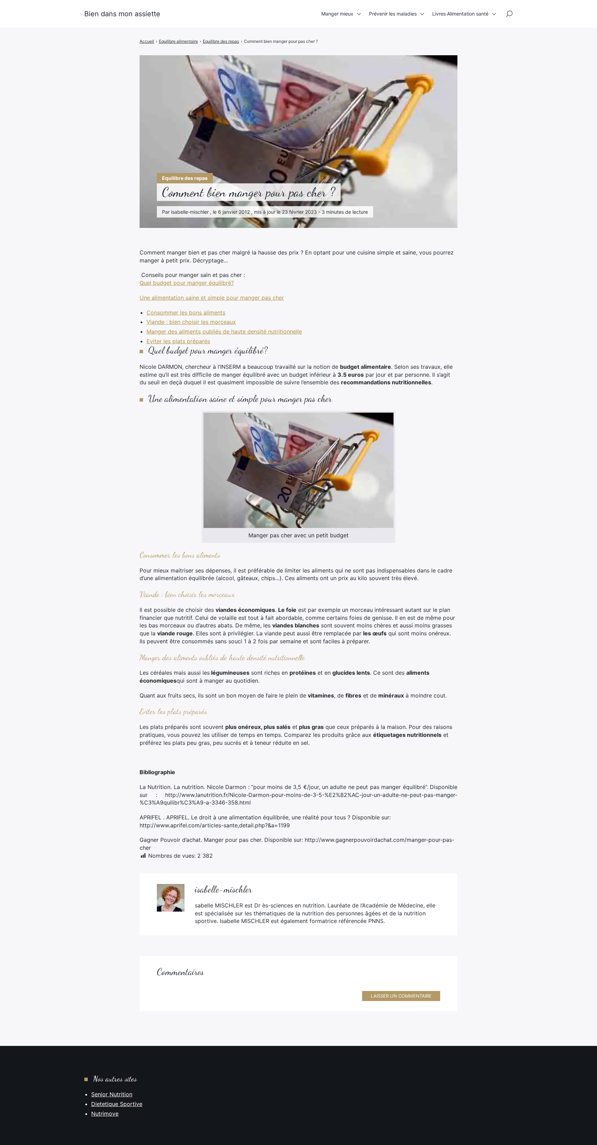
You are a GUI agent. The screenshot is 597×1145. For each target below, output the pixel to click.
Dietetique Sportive (116, 1103)
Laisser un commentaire (401, 996)
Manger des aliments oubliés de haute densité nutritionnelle (224, 331)
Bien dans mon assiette (122, 14)
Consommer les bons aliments (185, 312)
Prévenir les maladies (393, 14)
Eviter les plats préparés (178, 341)
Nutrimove (105, 1113)
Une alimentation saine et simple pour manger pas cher (212, 297)
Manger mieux (337, 14)
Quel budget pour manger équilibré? (187, 282)
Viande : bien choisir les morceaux (191, 321)
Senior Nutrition (111, 1094)
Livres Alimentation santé (460, 14)
